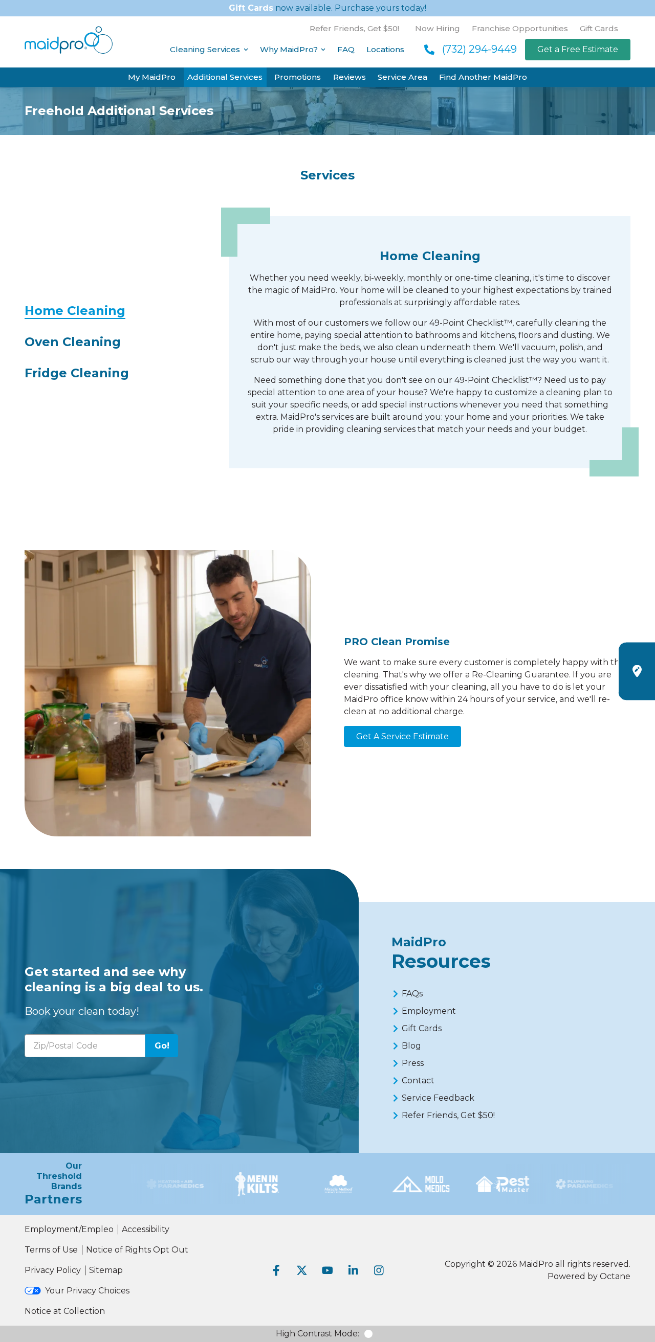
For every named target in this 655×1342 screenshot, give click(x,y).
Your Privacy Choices (87, 1290)
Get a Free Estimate (577, 49)
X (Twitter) (302, 1270)
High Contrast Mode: (317, 1333)
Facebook (276, 1270)
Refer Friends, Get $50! (354, 28)
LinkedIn (353, 1270)
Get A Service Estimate (402, 736)
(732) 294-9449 (479, 49)
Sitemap (106, 1270)
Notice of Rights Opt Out (137, 1250)
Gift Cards (251, 8)
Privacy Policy (53, 1270)
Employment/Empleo (69, 1229)
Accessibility (145, 1229)
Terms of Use (51, 1250)
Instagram (378, 1270)
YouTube (327, 1270)
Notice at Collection (65, 1311)
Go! (162, 1046)
